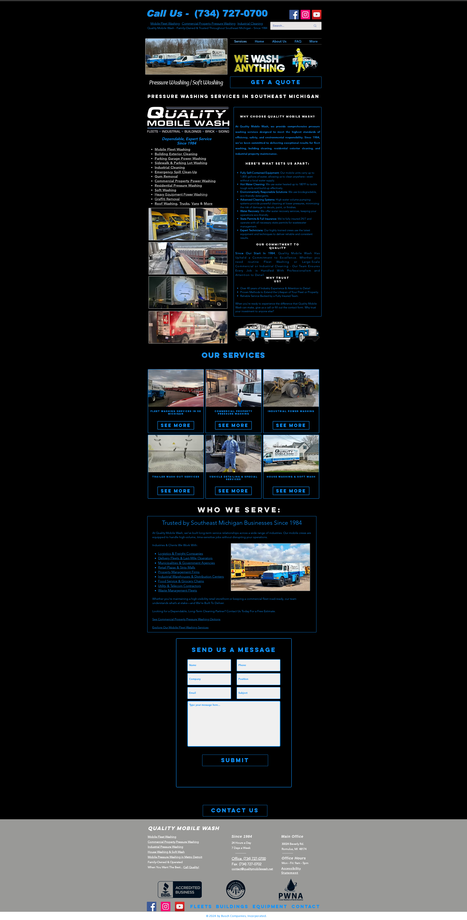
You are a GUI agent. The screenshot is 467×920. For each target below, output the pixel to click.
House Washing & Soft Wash (166, 852)
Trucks (184, 203)
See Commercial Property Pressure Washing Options (186, 619)
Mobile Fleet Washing (165, 23)
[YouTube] (316, 14)
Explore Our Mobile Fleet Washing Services (180, 627)
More (208, 203)
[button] (175, 425)
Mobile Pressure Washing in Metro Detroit (175, 857)
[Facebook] (294, 14)
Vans (195, 203)
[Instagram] (305, 14)
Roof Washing (166, 203)
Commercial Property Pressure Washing (208, 23)
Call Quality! (191, 867)
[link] (176, 412)
